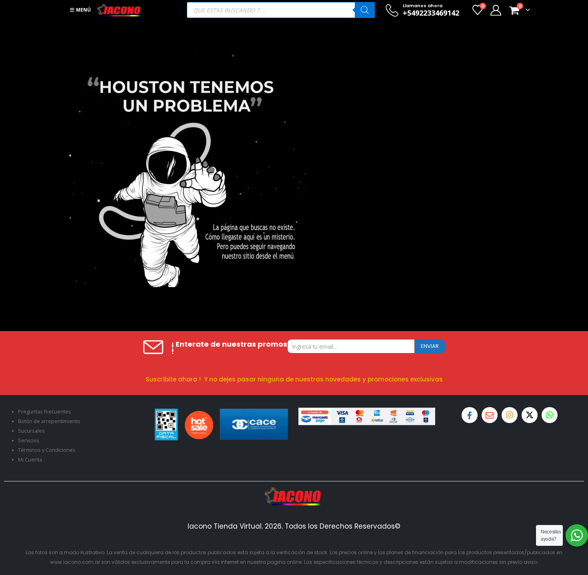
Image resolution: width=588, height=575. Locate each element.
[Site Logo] (119, 10)
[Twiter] (530, 415)
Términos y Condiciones (47, 450)
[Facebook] (470, 415)
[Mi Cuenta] (495, 10)
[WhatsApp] (550, 415)
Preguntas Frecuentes (44, 411)
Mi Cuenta (30, 459)
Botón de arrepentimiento (49, 421)
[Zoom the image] (294, 492)
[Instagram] (510, 415)
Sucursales (31, 430)
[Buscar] (365, 10)
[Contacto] (490, 415)
